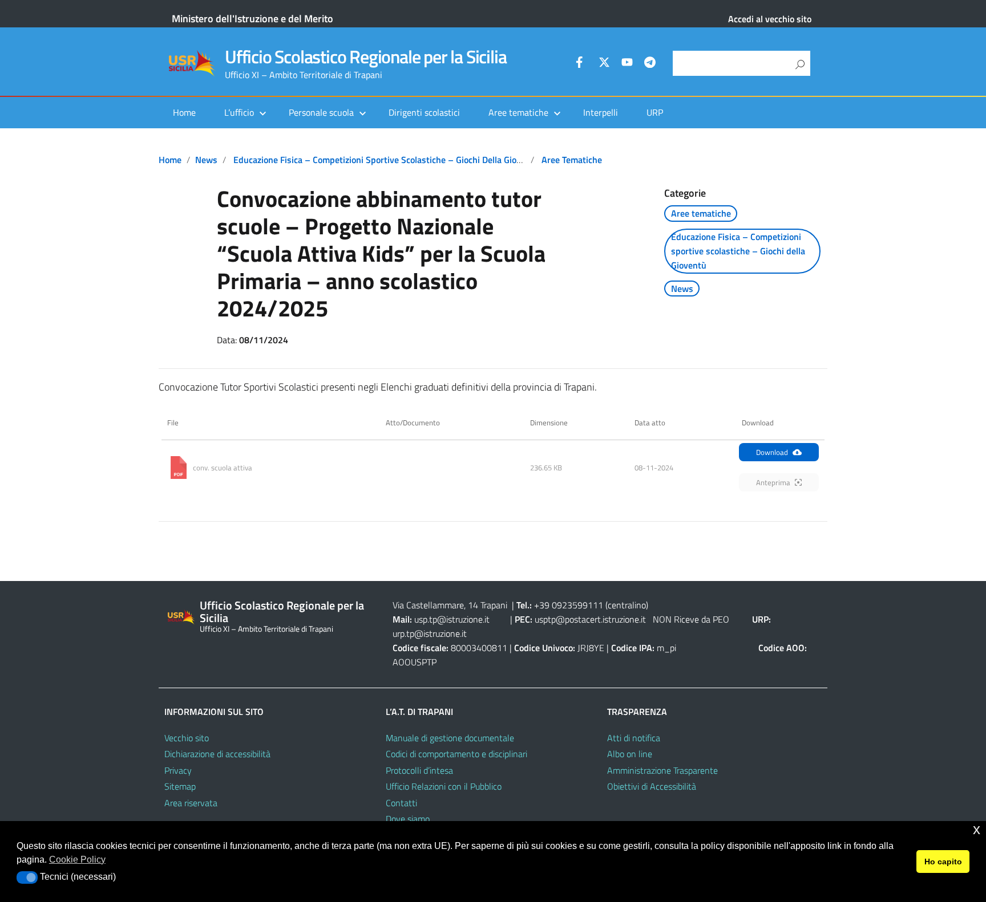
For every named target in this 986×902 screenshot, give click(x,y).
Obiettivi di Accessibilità (651, 786)
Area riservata (190, 803)
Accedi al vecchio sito (769, 19)
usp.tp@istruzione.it (452, 619)
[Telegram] (650, 64)
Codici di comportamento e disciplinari (456, 754)
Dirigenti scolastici (424, 112)
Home (184, 112)
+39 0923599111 (568, 605)
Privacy (178, 770)
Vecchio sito (186, 738)
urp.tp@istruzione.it (430, 633)
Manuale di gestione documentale (450, 738)
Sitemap (180, 786)
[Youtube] (627, 64)
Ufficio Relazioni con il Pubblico (444, 786)
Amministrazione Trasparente (662, 770)
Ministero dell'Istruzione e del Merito (252, 18)
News (206, 159)
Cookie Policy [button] (77, 859)
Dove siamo (408, 819)
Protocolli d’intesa (419, 770)
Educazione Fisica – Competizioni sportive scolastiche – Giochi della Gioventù (386, 159)
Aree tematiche (572, 159)
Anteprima (773, 482)
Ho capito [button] (943, 861)
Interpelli (600, 112)
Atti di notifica (633, 738)
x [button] (976, 829)
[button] (27, 877)
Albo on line (629, 754)
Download (772, 452)
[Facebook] (581, 64)
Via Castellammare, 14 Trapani (451, 605)
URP (654, 112)
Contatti (401, 803)
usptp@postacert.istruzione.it (590, 619)
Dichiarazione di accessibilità (217, 754)
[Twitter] (604, 64)
